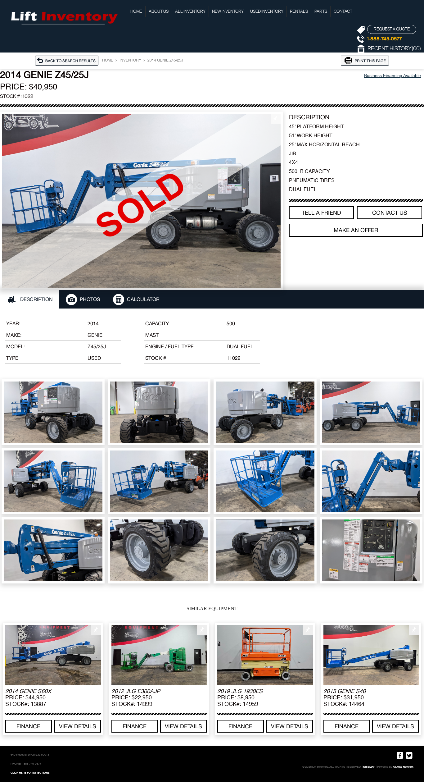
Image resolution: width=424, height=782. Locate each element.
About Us (159, 11)
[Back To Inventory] (68, 59)
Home (136, 11)
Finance (28, 726)
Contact (343, 11)
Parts (320, 11)
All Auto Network (403, 766)
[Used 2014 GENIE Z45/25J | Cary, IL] (141, 201)
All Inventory (190, 11)
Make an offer (356, 230)
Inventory (130, 60)
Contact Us (389, 212)
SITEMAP (369, 766)
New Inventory (228, 11)
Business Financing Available (392, 75)
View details (77, 726)
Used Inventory (266, 11)
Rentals (299, 11)
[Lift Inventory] (64, 17)
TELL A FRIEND (321, 212)
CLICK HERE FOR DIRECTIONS (30, 772)
